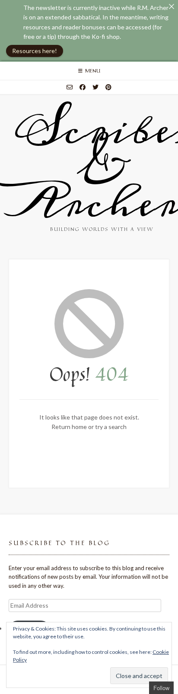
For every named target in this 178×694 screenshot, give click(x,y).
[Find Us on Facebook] (82, 87)
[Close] (171, 6)
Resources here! (34, 50)
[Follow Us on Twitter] (95, 87)
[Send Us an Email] (70, 87)
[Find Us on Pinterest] (108, 87)
